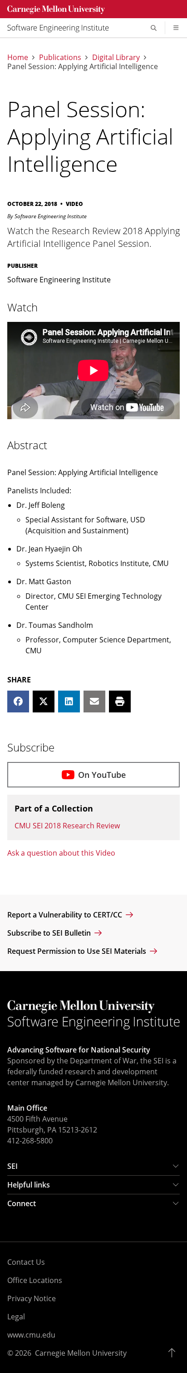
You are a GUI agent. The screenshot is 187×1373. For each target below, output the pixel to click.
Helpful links (28, 1185)
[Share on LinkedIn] (69, 701)
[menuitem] (61, 27)
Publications (60, 57)
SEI (12, 1166)
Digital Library (116, 57)
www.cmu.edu (31, 1335)
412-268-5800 (30, 1141)
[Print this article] (120, 701)
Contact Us (26, 1262)
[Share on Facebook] (18, 701)
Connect (21, 1203)
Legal (16, 1317)
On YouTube (102, 774)
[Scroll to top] (174, 1353)
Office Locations (34, 1280)
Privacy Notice (31, 1298)
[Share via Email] (94, 701)
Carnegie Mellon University (81, 1353)
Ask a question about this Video (61, 853)
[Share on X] (43, 701)
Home (17, 57)
